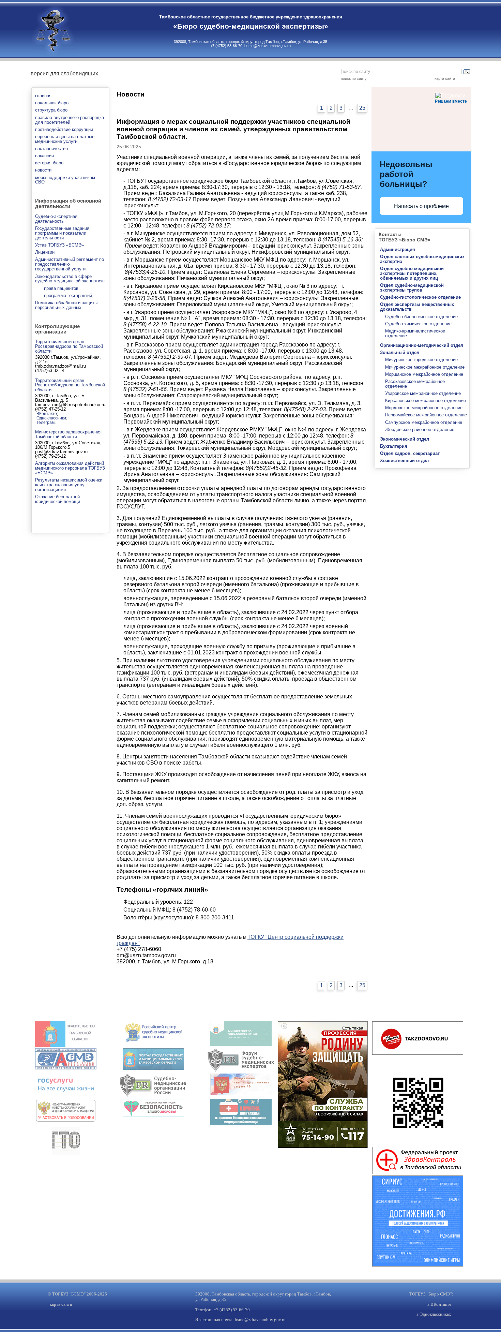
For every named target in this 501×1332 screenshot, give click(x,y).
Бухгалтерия (393, 446)
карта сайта (445, 78)
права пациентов (61, 288)
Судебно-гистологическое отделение (420, 297)
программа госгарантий (68, 295)
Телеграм (45, 422)
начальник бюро (52, 102)
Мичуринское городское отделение (421, 359)
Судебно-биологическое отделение (421, 316)
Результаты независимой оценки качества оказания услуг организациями (68, 484)
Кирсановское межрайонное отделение (425, 400)
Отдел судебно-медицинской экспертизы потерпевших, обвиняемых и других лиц (412, 273)
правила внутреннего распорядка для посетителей (69, 120)
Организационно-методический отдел (421, 345)
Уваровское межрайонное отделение (423, 393)
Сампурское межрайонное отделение (423, 422)
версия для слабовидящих (64, 73)
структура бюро (51, 110)
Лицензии (45, 252)
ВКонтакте (46, 413)
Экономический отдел (404, 439)
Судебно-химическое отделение (418, 323)
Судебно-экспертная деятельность (56, 219)
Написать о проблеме (421, 206)
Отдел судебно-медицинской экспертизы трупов (412, 288)
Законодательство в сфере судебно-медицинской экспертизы (70, 279)
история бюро (49, 162)
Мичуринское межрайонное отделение (425, 367)
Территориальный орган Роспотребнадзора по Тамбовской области (70, 385)
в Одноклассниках (433, 1314)
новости (43, 170)
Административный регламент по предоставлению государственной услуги (69, 264)
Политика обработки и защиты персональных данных (66, 305)
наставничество (51, 148)
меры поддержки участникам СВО (65, 180)
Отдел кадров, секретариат (410, 453)
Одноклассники (51, 418)
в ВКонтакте (439, 1304)
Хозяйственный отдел (404, 460)
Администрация (397, 249)
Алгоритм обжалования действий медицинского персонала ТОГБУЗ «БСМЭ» (70, 468)
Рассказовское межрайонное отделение (415, 384)
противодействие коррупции (64, 129)
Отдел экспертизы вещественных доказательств (417, 307)
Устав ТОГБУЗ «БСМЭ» (59, 245)
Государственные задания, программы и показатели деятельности (63, 233)
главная (43, 95)
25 (362, 108)
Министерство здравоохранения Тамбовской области (68, 434)
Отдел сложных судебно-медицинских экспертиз (422, 259)
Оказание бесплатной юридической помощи (57, 499)
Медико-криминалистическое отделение (415, 333)
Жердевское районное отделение (419, 429)
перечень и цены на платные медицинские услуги (64, 139)
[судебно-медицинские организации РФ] (153, 1095)
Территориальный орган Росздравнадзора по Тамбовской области (69, 346)
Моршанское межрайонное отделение (424, 374)
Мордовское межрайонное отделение (423, 407)
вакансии (44, 155)
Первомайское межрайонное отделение (426, 414)
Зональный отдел (399, 352)
